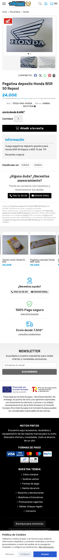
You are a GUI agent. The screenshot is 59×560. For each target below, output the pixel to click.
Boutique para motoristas (29, 523)
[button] (28, 53)
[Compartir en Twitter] (40, 75)
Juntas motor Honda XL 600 (13, 261)
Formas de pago (30, 483)
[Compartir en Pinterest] (49, 75)
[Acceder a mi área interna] (45, 3)
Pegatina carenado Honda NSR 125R (42, 261)
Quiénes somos (31, 479)
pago (25, 98)
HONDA (26, 215)
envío (18, 98)
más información (30, 314)
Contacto (31, 511)
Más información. (46, 547)
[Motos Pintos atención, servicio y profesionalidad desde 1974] (19, 3)
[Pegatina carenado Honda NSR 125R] (43, 245)
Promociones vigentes (31, 502)
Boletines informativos (30, 497)
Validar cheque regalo (30, 506)
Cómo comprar (31, 474)
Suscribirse (29, 371)
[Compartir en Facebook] (35, 75)
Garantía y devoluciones (31, 492)
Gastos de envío (30, 488)
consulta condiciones (29, 334)
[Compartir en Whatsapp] (45, 75)
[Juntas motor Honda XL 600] (15, 245)
